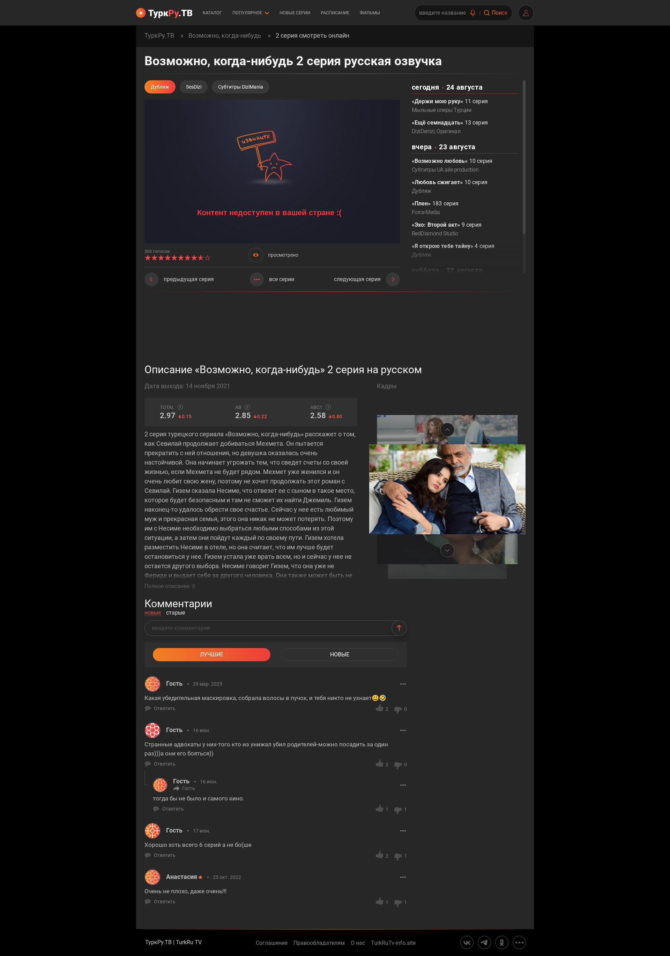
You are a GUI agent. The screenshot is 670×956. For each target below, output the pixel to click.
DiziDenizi (423, 131)
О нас (358, 943)
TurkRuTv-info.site (393, 943)
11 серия (450, 105)
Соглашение (272, 943)
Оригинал (448, 131)
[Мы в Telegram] (484, 942)
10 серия (452, 165)
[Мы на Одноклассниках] (501, 942)
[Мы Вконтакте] (467, 942)
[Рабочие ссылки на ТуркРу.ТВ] (519, 942)
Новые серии (295, 12)
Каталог (212, 12)
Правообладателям (319, 943)
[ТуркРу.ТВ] (164, 13)
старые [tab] (175, 613)
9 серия (447, 229)
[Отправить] (399, 628)
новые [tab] (152, 613)
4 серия (453, 250)
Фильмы (370, 12)
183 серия (435, 208)
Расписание (335, 12)
